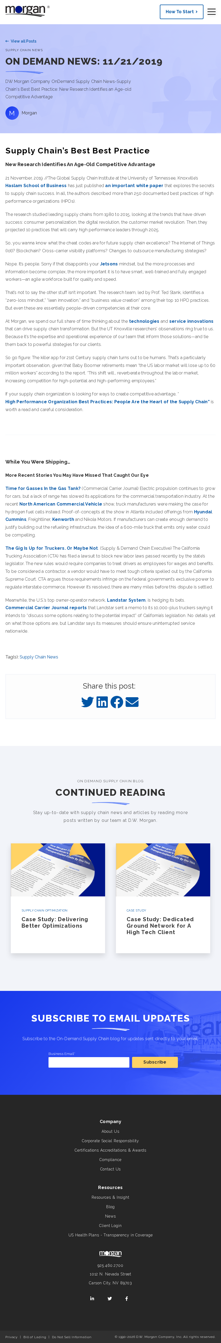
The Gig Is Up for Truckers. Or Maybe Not (51, 548)
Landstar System (126, 600)
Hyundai (203, 511)
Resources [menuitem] (110, 1187)
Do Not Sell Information (71, 1337)
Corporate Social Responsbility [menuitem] (110, 1141)
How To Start (180, 11)
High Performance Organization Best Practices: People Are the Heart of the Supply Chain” (107, 401)
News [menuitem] (110, 1216)
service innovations (191, 321)
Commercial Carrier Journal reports (46, 607)
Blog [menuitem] (110, 1207)
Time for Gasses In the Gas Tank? (43, 488)
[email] (132, 702)
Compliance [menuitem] (110, 1160)
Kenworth (63, 519)
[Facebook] (116, 702)
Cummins (15, 519)
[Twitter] (87, 702)
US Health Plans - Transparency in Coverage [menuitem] (110, 1235)
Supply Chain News (24, 50)
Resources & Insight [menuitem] (110, 1197)
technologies (144, 321)
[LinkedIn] (102, 702)
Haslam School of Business (36, 185)
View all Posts (23, 41)
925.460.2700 (110, 1265)
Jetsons (109, 264)
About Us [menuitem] (110, 1131)
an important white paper (134, 185)
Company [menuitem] (110, 1121)
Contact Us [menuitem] (110, 1169)
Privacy (11, 1337)
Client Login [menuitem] (110, 1225)
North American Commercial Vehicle (60, 504)
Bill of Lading (34, 1337)
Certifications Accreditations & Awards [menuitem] (110, 1150)
